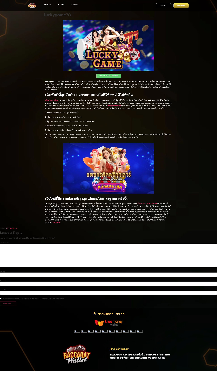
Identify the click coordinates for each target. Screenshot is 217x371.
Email (3, 280)
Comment (4, 242)
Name (3, 271)
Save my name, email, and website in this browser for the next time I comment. (33, 299)
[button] (163, 5)
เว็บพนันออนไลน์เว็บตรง (147, 203)
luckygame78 (11, 228)
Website (3, 289)
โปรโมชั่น (61, 4)
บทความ (74, 4)
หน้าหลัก (47, 4)
